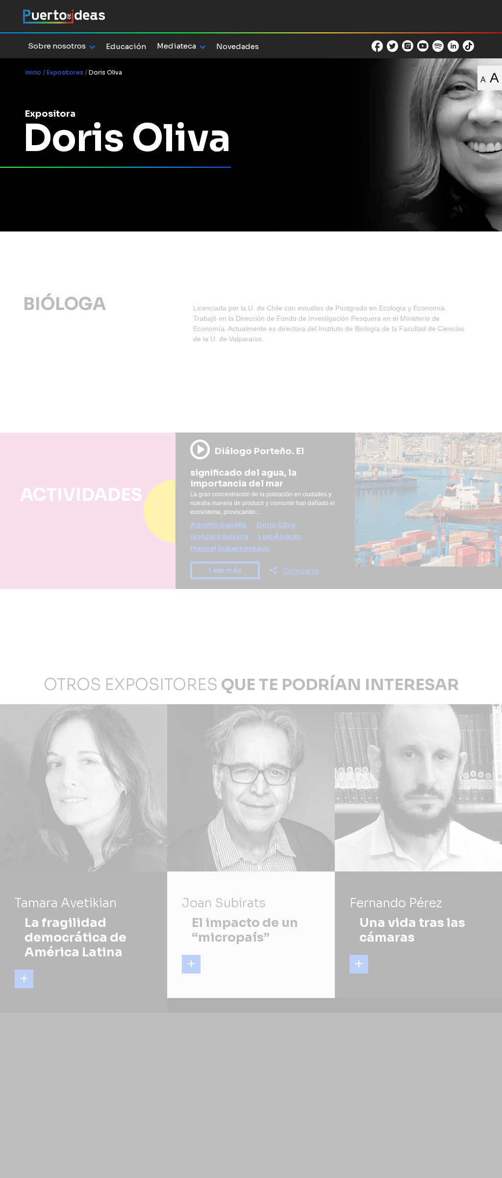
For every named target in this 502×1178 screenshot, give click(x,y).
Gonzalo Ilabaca (219, 536)
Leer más (225, 570)
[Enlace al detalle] (24, 979)
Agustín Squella (218, 524)
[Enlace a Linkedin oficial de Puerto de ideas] (453, 46)
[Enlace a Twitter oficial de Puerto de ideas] (392, 46)
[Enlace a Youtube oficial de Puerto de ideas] (422, 46)
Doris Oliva (276, 524)
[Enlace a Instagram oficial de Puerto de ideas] (407, 46)
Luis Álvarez (279, 536)
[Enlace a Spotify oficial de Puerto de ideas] (438, 46)
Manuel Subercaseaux (229, 548)
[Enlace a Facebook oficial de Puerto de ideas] (377, 46)
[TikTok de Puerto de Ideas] (468, 45)
